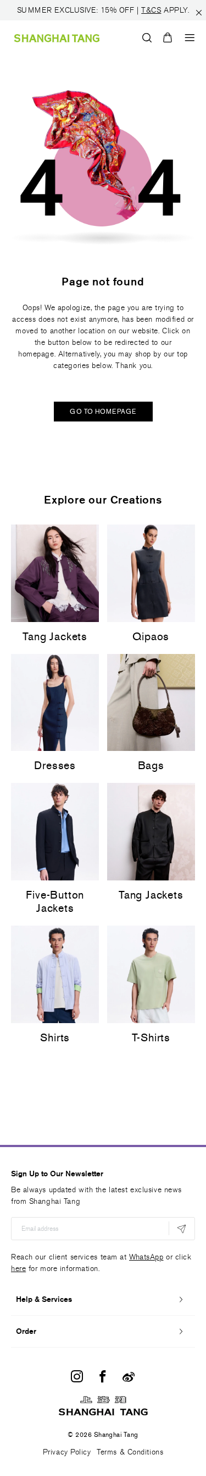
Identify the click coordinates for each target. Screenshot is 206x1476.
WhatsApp (146, 1257)
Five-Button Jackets (55, 901)
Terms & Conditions (130, 1452)
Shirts (55, 1037)
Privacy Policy (67, 1452)
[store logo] (57, 38)
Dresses (55, 765)
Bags (151, 765)
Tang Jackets (55, 636)
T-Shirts (151, 1037)
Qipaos (150, 636)
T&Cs (151, 10)
